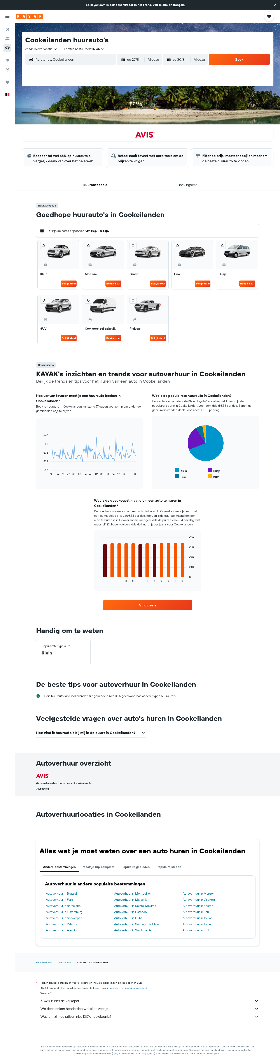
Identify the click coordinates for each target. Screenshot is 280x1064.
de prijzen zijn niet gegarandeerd (128, 988)
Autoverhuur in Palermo (62, 924)
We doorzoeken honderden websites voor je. (74, 1008)
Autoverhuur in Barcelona (63, 906)
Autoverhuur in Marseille (130, 900)
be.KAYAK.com (44, 962)
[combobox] (41, 49)
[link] (147, 605)
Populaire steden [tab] (169, 867)
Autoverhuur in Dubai (128, 918)
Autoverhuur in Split (196, 930)
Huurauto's (64, 962)
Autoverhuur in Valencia (199, 900)
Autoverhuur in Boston (198, 906)
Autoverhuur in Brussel (61, 893)
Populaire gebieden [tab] (135, 867)
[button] (275, 5)
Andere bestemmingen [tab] (59, 867)
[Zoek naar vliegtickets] (7, 29)
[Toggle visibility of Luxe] (181, 476)
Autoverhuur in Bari (196, 912)
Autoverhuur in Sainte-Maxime (135, 906)
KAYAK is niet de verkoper (59, 1001)
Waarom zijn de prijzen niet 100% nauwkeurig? (75, 1016)
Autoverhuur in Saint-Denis (132, 930)
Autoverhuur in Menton (199, 893)
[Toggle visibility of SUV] (213, 476)
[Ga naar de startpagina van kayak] (29, 16)
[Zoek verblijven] (7, 38)
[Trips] (7, 82)
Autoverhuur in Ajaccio (61, 930)
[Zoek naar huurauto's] (7, 48)
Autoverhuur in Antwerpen (64, 918)
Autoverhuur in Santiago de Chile (136, 924)
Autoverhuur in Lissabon (130, 912)
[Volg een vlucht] (7, 69)
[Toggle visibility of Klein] (181, 470)
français (179, 5)
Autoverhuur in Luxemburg (64, 912)
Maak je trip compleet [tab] (98, 867)
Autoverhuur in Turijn (197, 924)
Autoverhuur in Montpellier (132, 893)
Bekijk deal (69, 283)
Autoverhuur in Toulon (198, 918)
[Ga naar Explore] (7, 60)
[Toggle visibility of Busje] (214, 470)
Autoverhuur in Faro (59, 900)
